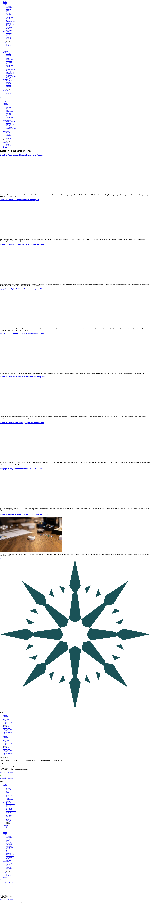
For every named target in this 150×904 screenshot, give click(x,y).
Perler (7, 44)
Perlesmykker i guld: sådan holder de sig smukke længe (22, 333)
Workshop (8, 37)
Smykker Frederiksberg (9, 722)
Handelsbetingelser (7, 732)
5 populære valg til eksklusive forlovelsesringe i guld (21, 289)
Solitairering (9, 27)
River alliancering (10, 21)
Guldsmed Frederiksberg (9, 723)
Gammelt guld (9, 17)
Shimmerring (6, 726)
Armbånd (8, 6)
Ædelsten (5, 42)
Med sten (8, 34)
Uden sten (8, 35)
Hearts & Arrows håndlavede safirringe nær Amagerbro (22, 377)
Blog (4, 733)
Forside (5, 2)
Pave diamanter (10, 26)
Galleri (8, 19)
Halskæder (9, 7)
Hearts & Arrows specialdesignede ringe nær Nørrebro (22, 244)
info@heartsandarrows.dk (6, 772)
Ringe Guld (6, 730)
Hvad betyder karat (8, 729)
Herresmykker (9, 11)
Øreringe (8, 9)
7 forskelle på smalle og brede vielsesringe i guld (19, 200)
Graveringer (9, 14)
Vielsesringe (6, 31)
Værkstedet (6, 3)
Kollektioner (9, 13)
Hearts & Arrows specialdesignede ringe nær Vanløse (21, 155)
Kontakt (8, 41)
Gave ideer (9, 16)
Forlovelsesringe (7, 20)
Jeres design (9, 33)
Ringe (7, 10)
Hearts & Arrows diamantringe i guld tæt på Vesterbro (22, 423)
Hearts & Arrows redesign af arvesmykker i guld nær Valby (24, 514)
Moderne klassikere (11, 28)
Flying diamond (10, 24)
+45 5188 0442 (11, 769)
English (5, 47)
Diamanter (8, 45)
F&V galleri (9, 30)
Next (2, 558)
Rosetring (8, 23)
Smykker (5, 4)
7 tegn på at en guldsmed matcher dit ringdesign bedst (21, 469)
